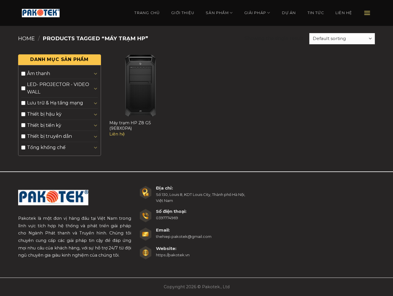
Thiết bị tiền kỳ (44, 125)
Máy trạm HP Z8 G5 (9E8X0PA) (130, 125)
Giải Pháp (255, 13)
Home (26, 38)
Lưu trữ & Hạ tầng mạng (55, 103)
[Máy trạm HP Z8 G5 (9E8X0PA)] (140, 85)
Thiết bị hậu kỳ (44, 114)
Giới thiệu (182, 13)
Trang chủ (147, 13)
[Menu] (367, 13)
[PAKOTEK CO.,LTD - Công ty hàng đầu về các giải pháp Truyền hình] (41, 12)
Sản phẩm (217, 13)
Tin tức (316, 13)
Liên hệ (343, 13)
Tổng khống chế (46, 147)
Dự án (289, 13)
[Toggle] (95, 73)
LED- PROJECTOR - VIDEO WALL (58, 88)
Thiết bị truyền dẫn (49, 136)
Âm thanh (38, 73)
